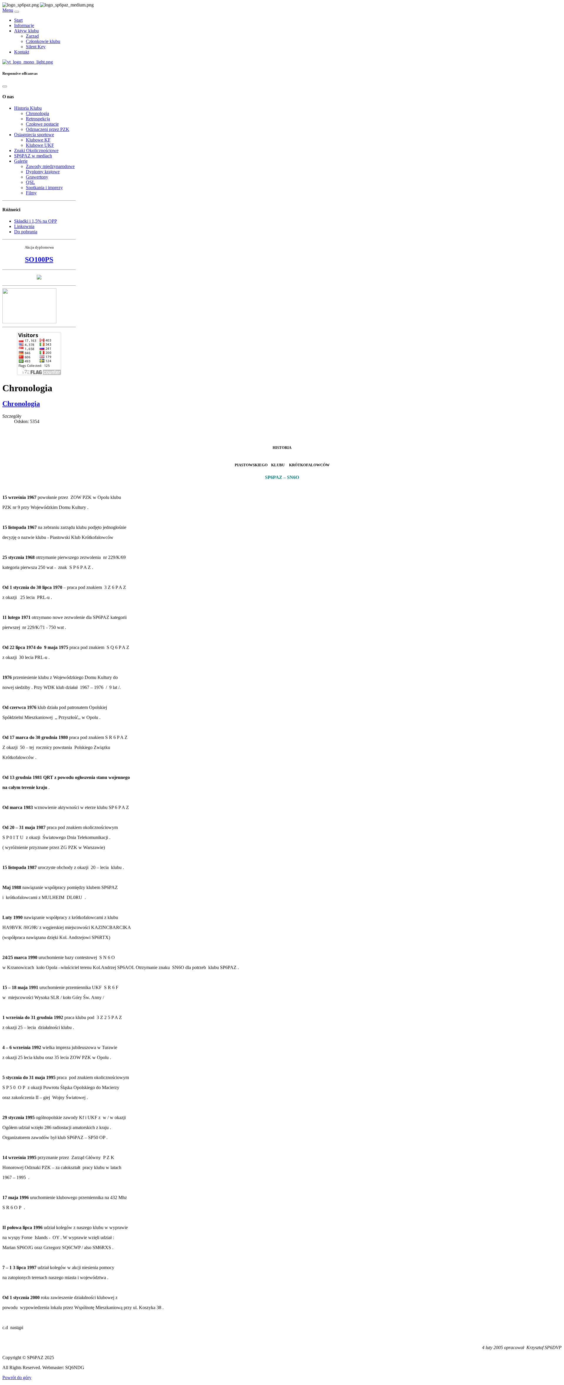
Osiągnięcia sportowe (34, 134)
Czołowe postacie (42, 123)
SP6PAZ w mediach (33, 155)
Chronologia (37, 113)
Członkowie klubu (43, 41)
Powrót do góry (16, 1377)
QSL (30, 182)
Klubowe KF (38, 139)
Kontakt (21, 51)
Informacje (24, 25)
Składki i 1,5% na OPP (35, 221)
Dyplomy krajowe (43, 171)
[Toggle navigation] (16, 12)
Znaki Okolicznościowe (36, 150)
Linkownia (24, 226)
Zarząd (32, 36)
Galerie (21, 161)
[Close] (4, 86)
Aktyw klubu (26, 30)
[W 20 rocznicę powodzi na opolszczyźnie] (39, 277)
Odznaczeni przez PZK (47, 129)
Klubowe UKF (40, 145)
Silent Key (36, 46)
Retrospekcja (38, 118)
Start (18, 20)
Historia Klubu (28, 108)
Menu (7, 10)
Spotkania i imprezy (44, 187)
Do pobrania (25, 231)
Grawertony (37, 176)
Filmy (31, 192)
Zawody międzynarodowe (50, 166)
